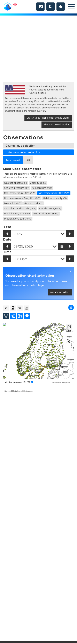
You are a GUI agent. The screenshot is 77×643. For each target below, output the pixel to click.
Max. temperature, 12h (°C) (20, 193)
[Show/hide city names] (26, 308)
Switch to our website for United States (48, 117)
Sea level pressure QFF (16, 187)
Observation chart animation (29, 275)
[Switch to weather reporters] (20, 316)
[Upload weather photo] (40, 6)
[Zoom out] (20, 308)
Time (7, 252)
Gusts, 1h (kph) (33, 203)
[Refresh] (6, 308)
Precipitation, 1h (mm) (17, 213)
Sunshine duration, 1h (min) (20, 208)
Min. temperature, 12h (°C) (53, 193)
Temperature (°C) (42, 187)
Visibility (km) (38, 182)
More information (59, 292)
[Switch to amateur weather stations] (13, 316)
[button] (69, 327)
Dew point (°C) (13, 203)
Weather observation (15, 182)
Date (7, 239)
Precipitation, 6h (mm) (46, 213)
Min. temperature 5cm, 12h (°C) (22, 198)
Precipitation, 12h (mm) (17, 218)
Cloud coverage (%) (50, 208)
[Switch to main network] (6, 316)
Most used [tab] (13, 160)
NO (15, 4)
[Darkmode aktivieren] (50, 6)
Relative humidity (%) (55, 198)
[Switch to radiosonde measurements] (27, 316)
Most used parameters (22, 169)
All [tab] (28, 160)
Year (7, 227)
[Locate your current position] (13, 308)
